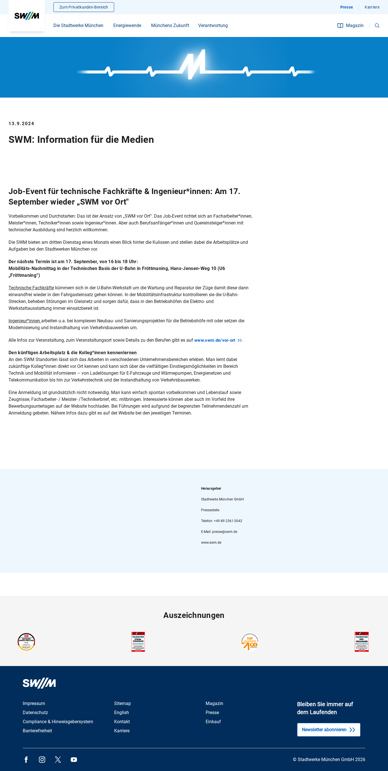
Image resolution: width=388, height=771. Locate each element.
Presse (346, 7)
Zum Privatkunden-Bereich (83, 7)
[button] (377, 25)
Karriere (372, 7)
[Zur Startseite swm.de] (27, 15)
